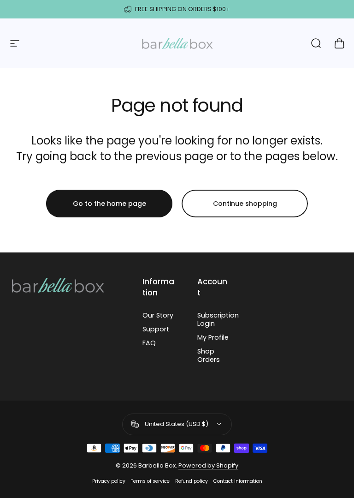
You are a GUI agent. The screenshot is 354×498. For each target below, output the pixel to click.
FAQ (149, 343)
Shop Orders (208, 355)
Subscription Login (218, 319)
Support (155, 329)
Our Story (157, 315)
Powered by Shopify (208, 465)
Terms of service (150, 481)
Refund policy (191, 481)
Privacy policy (108, 481)
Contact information (237, 481)
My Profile (213, 337)
